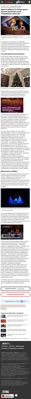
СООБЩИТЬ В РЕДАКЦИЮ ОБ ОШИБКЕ (12, 348)
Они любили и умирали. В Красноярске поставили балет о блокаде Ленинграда (16, 330)
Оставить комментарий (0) (15, 294)
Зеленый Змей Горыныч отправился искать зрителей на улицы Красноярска (17, 316)
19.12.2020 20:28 (5, 6)
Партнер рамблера (14, 391)
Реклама (12, 346)
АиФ (27, 88)
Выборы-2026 (20, 346)
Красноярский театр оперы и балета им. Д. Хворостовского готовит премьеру (17, 320)
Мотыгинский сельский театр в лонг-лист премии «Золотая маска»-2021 (17, 325)
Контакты (4, 346)
